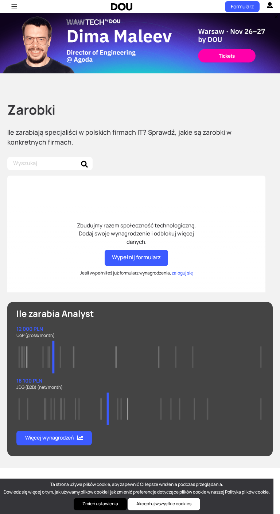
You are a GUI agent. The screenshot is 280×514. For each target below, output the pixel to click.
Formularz (242, 6)
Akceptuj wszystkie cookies (163, 503)
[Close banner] (275, 15)
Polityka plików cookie (247, 492)
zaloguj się (182, 273)
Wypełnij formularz (136, 257)
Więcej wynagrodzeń (49, 437)
